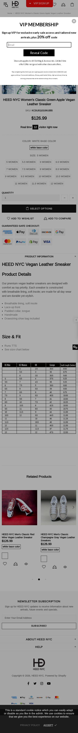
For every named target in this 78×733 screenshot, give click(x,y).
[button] (74, 21)
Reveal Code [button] (39, 53)
